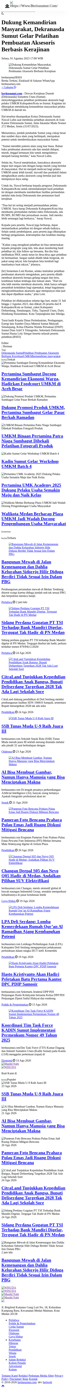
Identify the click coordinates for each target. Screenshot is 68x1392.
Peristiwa (7, 602)
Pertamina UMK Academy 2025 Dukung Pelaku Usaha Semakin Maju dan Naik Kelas (31, 490)
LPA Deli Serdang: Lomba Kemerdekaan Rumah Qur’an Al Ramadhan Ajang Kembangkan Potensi (32, 929)
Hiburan (13, 1343)
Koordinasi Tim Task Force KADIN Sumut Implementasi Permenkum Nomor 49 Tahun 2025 (29, 1032)
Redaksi (23, 1375)
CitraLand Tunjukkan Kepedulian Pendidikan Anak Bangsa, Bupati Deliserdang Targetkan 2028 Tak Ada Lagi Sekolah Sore (33, 684)
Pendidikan (8, 712)
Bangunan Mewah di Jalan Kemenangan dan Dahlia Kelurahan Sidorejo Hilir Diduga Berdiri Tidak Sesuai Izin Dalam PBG (32, 571)
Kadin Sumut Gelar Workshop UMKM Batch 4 (30, 464)
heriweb (47, 1382)
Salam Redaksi (17, 1359)
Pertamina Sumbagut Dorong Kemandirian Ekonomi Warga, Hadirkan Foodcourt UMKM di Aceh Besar (31, 381)
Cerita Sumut (16, 1326)
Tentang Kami (9, 1375)
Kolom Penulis (17, 1362)
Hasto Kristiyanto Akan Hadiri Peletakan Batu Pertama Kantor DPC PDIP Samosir (31, 979)
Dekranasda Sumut (12, 352)
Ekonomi (7, 1060)
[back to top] (2, 1385)
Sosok (5, 802)
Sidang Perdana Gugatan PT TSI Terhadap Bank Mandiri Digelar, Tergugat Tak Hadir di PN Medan (33, 627)
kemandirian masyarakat (46, 356)
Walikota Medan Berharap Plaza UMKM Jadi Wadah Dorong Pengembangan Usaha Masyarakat (33, 518)
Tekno (12, 1346)
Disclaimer (15, 1378)
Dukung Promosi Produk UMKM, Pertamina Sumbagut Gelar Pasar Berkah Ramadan (33, 412)
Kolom (13, 1369)
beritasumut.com (11, 93)
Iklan (25, 1378)
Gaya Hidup (8, 901)
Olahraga (7, 751)
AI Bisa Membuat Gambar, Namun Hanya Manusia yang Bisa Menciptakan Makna (33, 777)
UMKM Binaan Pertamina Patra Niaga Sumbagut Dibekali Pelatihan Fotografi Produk (32, 441)
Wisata (12, 1353)
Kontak (33, 1378)
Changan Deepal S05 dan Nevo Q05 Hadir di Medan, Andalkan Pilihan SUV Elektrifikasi (31, 875)
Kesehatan (15, 1339)
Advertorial (15, 1366)
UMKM (28, 356)
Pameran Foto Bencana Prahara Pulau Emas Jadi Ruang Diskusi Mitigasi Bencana (31, 824)
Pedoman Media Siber (41, 1375)
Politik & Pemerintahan (15, 1004)
